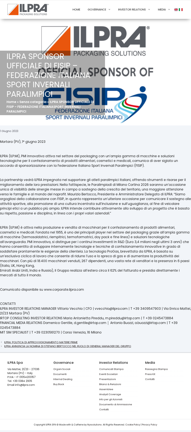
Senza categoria (32, 102)
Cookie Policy (132, 424)
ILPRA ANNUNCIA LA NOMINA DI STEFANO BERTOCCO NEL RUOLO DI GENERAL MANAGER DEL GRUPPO (67, 346)
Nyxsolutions (94, 424)
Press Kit (150, 374)
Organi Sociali (61, 369)
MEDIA (162, 9)
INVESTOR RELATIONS (132, 9)
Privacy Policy (149, 424)
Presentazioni (107, 379)
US (176, 9)
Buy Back (58, 384)
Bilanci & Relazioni (110, 384)
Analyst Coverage (110, 394)
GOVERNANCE (97, 9)
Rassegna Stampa (156, 369)
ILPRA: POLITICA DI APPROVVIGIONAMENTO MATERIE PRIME (41, 342)
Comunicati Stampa (111, 369)
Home (11, 102)
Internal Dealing (62, 379)
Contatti (104, 409)
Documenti (60, 374)
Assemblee (106, 389)
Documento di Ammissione (115, 404)
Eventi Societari (108, 374)
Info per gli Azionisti (110, 399)
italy (181, 9)
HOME (76, 9)
